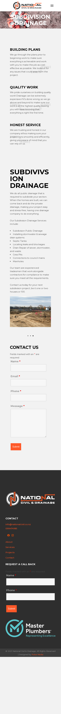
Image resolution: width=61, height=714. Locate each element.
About (9, 542)
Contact (10, 557)
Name (15, 361)
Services (10, 547)
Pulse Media (37, 654)
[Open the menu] (52, 5)
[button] (16, 316)
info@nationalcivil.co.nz (18, 524)
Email (15, 376)
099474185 (11, 528)
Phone (16, 391)
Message (18, 406)
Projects (10, 552)
